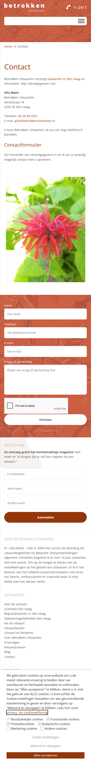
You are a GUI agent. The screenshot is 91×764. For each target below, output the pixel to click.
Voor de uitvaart (15, 604)
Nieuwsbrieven (15, 647)
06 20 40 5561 (28, 116)
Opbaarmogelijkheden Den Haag (27, 618)
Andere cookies (56, 728)
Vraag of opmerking (18, 362)
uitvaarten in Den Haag (63, 79)
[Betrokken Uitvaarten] (45, 7)
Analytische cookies (56, 724)
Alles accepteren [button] (45, 755)
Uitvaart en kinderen (18, 633)
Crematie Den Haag (18, 609)
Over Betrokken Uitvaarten (23, 638)
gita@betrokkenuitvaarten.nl (35, 121)
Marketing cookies (24, 728)
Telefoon (10, 324)
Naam (8, 305)
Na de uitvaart (14, 623)
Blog (7, 652)
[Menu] (81, 21)
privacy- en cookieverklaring (27, 712)
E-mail (8, 343)
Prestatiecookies (22, 724)
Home (8, 46)
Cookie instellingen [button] (45, 737)
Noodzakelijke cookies (27, 719)
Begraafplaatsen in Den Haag (25, 614)
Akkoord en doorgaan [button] (45, 746)
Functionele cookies (65, 719)
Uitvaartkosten (14, 628)
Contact (9, 657)
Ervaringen (12, 642)
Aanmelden (45, 517)
